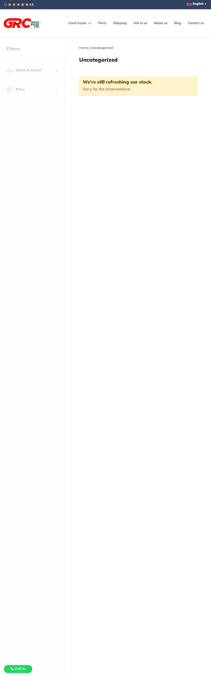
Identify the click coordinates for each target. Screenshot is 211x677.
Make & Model (29, 70)
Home (83, 48)
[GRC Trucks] (22, 23)
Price (20, 90)
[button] (80, 23)
